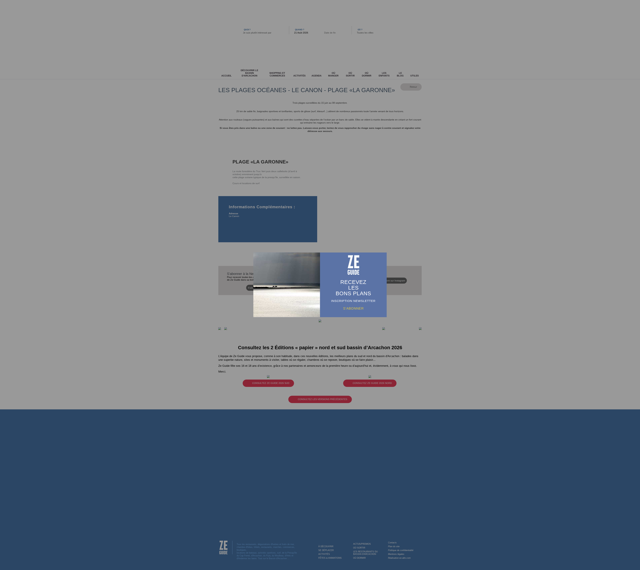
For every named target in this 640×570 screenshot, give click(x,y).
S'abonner (353, 308)
